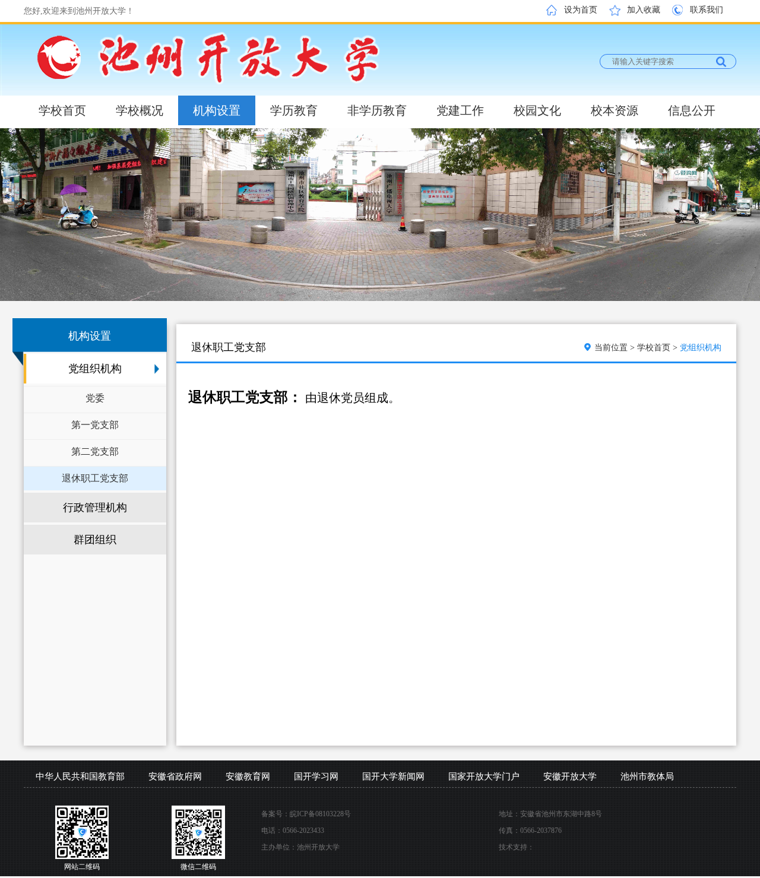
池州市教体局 (647, 776)
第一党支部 (95, 425)
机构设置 (216, 110)
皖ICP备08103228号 (320, 814)
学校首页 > (658, 347)
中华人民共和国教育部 (80, 776)
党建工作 (460, 110)
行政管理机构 (95, 508)
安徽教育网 (248, 776)
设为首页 (580, 9)
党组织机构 (95, 369)
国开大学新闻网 (393, 776)
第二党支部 (95, 451)
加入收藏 (643, 9)
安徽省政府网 (175, 776)
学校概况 (139, 110)
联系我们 (706, 9)
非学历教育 (377, 110)
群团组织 (95, 540)
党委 (95, 398)
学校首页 (62, 110)
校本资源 (614, 110)
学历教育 (294, 110)
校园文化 (537, 110)
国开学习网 (316, 776)
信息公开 (691, 110)
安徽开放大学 (570, 776)
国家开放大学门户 (484, 776)
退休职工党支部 (95, 478)
